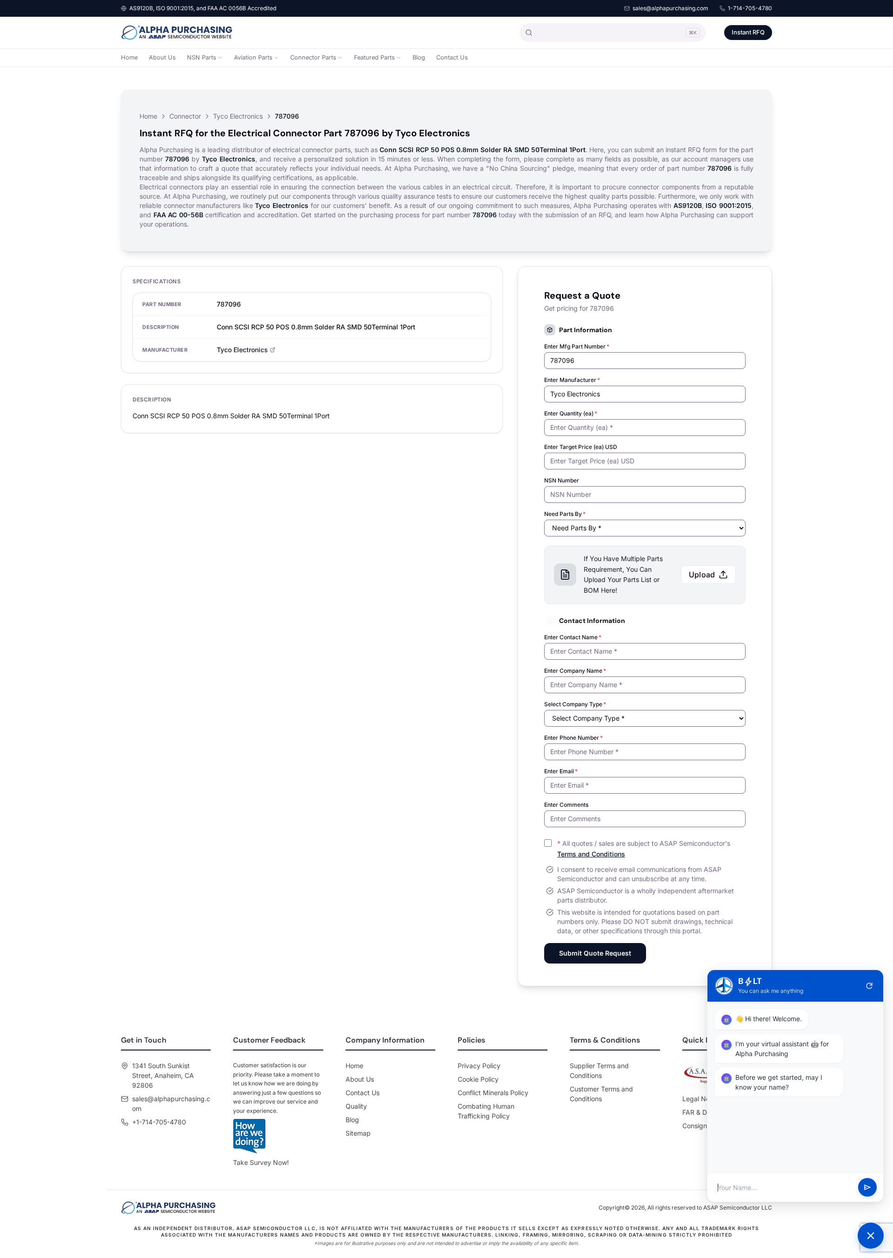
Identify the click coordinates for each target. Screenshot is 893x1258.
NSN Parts (201, 57)
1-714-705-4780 (750, 8)
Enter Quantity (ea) (570, 413)
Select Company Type (575, 704)
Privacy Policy (479, 1066)
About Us (162, 57)
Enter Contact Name (572, 637)
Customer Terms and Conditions (601, 1094)
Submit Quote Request (595, 953)
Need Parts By (565, 513)
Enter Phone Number (573, 737)
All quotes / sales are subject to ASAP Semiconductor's (643, 848)
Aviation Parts (253, 57)
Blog (419, 57)
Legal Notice (701, 1099)
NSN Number (561, 480)
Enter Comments (566, 804)
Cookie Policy (478, 1079)
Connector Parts (313, 57)
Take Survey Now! (261, 1162)
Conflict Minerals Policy (493, 1093)
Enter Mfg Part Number (576, 346)
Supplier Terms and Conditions (599, 1070)
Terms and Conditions (591, 854)
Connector (185, 116)
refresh (869, 985)
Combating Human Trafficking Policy (486, 1111)
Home (129, 57)
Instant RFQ (748, 32)
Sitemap (358, 1133)
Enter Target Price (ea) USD (580, 446)
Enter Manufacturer (572, 379)
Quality (356, 1106)
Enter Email (561, 771)
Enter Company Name (575, 670)
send (867, 1188)
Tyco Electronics (238, 116)
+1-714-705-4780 (159, 1122)
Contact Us (452, 57)
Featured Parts (374, 57)
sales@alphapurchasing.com (670, 8)
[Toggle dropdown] (220, 57)
